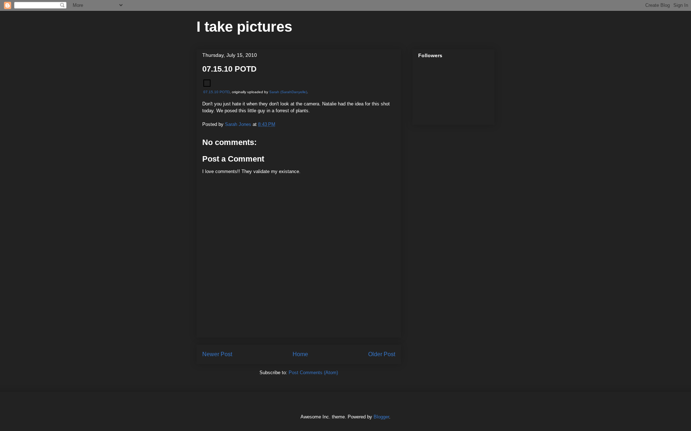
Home (300, 354)
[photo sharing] (207, 85)
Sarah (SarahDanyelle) (288, 92)
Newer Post (217, 354)
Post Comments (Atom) (313, 372)
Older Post (381, 354)
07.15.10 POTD (216, 92)
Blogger (381, 416)
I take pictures (244, 27)
